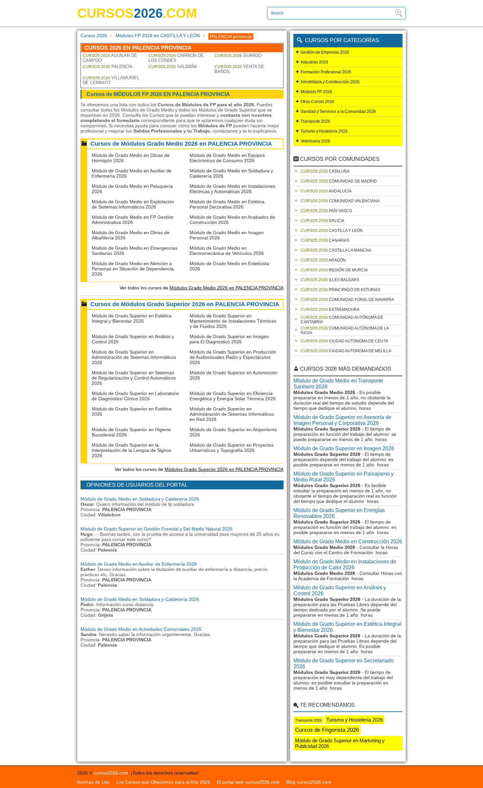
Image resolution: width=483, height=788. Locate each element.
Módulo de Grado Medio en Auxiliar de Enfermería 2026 (138, 564)
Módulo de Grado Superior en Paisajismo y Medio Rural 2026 (343, 476)
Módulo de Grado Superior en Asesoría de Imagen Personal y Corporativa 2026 (342, 420)
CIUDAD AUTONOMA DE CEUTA (344, 341)
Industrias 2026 (314, 62)
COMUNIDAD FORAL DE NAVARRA (347, 299)
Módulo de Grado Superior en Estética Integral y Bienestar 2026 (132, 318)
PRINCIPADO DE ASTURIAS (340, 289)
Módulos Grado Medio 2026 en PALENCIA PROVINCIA (227, 287)
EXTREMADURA (330, 309)
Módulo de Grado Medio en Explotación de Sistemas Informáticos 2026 (133, 204)
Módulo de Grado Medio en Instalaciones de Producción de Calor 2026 (344, 564)
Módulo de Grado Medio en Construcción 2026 (347, 541)
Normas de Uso (93, 782)
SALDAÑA (173, 66)
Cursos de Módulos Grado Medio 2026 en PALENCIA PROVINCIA (181, 143)
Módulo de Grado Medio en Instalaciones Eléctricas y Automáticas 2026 (232, 189)
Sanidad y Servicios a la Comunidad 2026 (338, 111)
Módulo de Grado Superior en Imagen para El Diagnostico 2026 (229, 339)
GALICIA (322, 220)
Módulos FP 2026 (316, 91)
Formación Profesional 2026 (326, 72)
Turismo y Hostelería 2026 (324, 131)
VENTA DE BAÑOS (239, 69)
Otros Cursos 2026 (317, 101)
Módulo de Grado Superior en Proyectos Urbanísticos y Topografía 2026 (232, 447)
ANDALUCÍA (326, 191)
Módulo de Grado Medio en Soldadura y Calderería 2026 (139, 499)
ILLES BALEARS (330, 280)
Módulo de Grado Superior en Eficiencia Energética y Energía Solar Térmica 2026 (233, 396)
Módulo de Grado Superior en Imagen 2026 (343, 448)
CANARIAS (325, 240)
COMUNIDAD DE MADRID (339, 181)
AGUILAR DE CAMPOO (110, 58)
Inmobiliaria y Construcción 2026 (330, 82)
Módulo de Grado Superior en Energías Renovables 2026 (339, 513)
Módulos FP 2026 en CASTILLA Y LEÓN (158, 35)
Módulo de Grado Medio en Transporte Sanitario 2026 (338, 383)
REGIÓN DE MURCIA (334, 270)
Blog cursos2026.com (308, 782)
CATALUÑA (325, 171)
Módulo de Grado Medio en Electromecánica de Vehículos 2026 (227, 250)
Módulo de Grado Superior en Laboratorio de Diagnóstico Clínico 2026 (135, 396)
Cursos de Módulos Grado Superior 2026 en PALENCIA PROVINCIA (184, 304)
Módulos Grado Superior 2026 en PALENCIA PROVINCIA (224, 469)
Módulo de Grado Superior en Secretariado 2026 (343, 663)
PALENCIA (107, 66)
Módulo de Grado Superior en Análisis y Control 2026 (339, 590)
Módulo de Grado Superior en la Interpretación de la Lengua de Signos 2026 (131, 450)
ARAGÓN (323, 260)
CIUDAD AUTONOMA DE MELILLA (346, 351)
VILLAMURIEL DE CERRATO (111, 80)
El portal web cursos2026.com (248, 782)
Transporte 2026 (315, 121)
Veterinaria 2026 (315, 141)
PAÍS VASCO (326, 211)
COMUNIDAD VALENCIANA (340, 201)
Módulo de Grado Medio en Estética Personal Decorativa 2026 (227, 204)
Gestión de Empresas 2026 (325, 52)
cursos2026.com (111, 773)
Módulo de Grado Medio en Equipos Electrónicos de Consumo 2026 (227, 158)
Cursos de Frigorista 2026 (327, 730)
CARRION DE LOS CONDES (176, 58)
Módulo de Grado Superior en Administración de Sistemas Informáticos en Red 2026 (232, 414)
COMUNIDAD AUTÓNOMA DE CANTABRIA (342, 319)
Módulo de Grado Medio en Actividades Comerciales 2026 (140, 629)
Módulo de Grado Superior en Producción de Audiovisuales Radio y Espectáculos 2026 (233, 357)
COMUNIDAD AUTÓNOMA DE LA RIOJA (345, 330)
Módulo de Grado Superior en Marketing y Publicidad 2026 (340, 743)
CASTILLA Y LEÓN (332, 230)
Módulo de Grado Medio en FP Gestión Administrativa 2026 (132, 219)
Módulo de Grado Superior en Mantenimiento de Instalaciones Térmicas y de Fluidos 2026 (233, 321)
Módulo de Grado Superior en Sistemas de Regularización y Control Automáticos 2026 (134, 378)
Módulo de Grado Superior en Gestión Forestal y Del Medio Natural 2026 (156, 528)
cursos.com (137, 13)
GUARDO (238, 55)
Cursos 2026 (93, 35)
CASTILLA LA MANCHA (336, 250)
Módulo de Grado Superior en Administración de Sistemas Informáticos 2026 (134, 357)
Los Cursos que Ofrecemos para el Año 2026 (163, 782)
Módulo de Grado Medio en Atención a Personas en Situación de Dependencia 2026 (133, 269)
